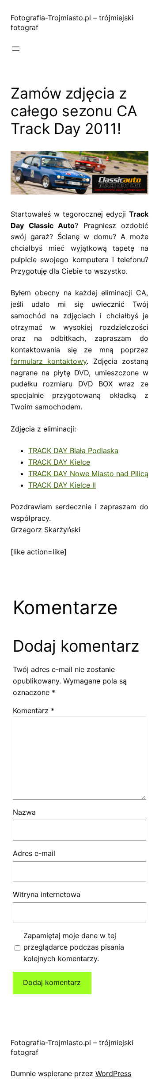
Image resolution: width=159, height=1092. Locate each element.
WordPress (113, 1073)
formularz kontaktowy (49, 361)
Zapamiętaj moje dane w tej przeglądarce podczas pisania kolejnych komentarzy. (73, 947)
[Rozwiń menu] (16, 48)
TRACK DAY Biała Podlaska (73, 450)
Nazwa (24, 812)
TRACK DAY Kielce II (62, 485)
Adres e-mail (34, 853)
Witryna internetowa (46, 894)
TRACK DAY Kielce (59, 462)
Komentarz (33, 710)
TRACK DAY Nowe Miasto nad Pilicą (88, 473)
